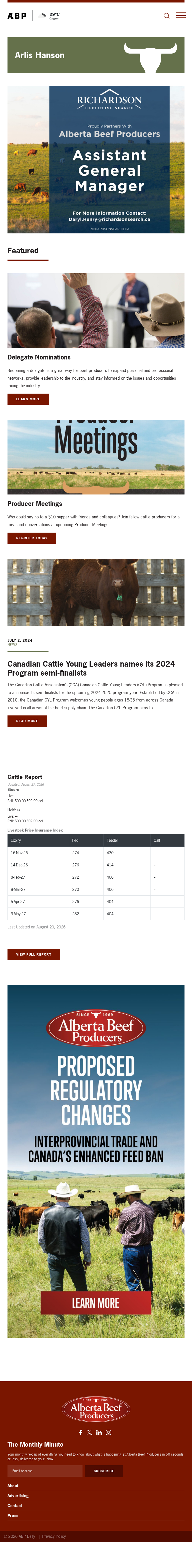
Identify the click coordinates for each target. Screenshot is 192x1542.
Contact (15, 1505)
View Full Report (33, 954)
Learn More (28, 399)
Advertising (18, 1495)
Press (13, 1515)
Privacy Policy (54, 1536)
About (13, 1485)
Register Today (32, 538)
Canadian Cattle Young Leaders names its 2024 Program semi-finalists (91, 668)
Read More (27, 721)
